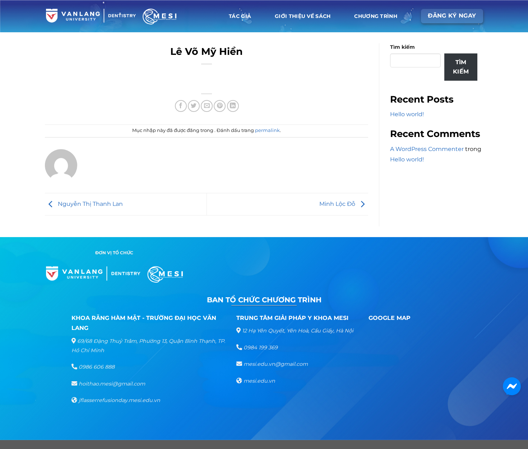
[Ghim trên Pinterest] (220, 106)
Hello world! (407, 114)
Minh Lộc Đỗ (338, 203)
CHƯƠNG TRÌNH (375, 16)
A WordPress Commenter (427, 149)
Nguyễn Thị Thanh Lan (89, 203)
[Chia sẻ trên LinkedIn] (233, 106)
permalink (267, 130)
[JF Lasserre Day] (111, 16)
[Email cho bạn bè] (207, 106)
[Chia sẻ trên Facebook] (181, 106)
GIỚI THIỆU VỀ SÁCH (302, 16)
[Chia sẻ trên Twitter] (194, 106)
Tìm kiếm (402, 47)
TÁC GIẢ (240, 16)
